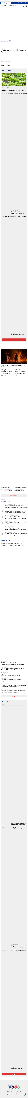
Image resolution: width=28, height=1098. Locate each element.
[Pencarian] (26, 6)
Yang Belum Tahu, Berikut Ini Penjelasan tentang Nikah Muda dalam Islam (6, 489)
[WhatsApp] (18, 1087)
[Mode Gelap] (23, 6)
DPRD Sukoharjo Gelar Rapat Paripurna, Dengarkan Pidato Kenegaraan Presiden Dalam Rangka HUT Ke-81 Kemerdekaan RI (13, 680)
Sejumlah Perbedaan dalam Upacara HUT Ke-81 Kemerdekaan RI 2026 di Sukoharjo (13, 674)
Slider (6, 48)
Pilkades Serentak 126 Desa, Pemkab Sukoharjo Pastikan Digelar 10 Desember (13, 685)
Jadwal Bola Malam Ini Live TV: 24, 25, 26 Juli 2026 (15, 523)
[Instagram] (15, 1087)
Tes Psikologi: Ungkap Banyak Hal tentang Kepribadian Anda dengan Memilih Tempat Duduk (16, 528)
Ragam (3, 48)
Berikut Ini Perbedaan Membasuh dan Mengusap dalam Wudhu (20, 489)
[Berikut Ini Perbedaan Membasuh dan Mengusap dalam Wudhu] (21, 427)
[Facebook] (10, 1087)
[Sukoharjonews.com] (10, 6)
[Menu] (2, 6)
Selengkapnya (13, 340)
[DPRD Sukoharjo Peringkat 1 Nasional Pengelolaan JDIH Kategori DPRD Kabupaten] (14, 601)
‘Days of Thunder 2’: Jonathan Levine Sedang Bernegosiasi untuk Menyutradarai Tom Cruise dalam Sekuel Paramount (16, 506)
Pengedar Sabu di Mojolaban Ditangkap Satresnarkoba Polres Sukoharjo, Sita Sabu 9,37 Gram (17, 946)
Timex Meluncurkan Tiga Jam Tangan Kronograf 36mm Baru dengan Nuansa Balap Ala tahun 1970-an (17, 212)
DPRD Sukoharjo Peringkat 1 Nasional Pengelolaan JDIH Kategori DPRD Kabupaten (12, 663)
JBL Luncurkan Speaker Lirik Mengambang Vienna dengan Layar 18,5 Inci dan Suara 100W (16, 534)
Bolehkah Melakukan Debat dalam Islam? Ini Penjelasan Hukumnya (18, 823)
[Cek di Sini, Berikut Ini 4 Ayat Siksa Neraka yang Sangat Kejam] (14, 356)
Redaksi (8, 1092)
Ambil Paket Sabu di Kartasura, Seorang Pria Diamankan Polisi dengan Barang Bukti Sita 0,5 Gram (18, 1069)
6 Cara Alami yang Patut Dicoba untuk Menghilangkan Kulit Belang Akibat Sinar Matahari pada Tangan (18, 335)
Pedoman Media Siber (17, 1092)
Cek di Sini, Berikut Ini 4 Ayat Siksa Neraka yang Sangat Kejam (13, 366)
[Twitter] (13, 1087)
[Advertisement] (14, 22)
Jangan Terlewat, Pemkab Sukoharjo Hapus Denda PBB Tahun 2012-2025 (12, 669)
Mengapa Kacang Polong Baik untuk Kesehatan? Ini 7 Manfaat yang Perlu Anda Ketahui (13, 89)
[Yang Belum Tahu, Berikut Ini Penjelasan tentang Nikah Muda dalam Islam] (7, 427)
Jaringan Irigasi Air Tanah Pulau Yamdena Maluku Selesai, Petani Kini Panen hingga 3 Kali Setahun (15, 512)
